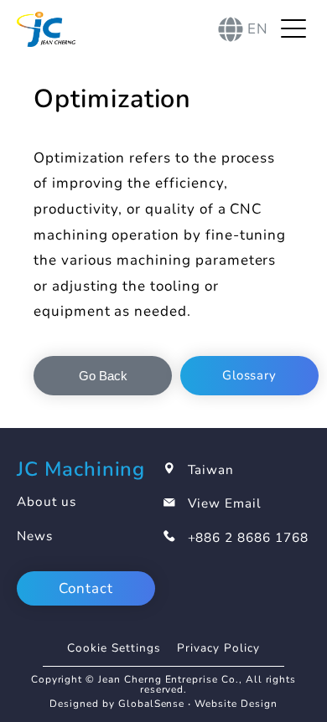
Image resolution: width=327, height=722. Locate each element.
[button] (103, 375)
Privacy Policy (218, 648)
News (35, 536)
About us (46, 501)
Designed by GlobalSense (116, 703)
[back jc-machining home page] (46, 29)
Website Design (236, 703)
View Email (225, 503)
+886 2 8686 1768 (248, 537)
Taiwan (211, 470)
